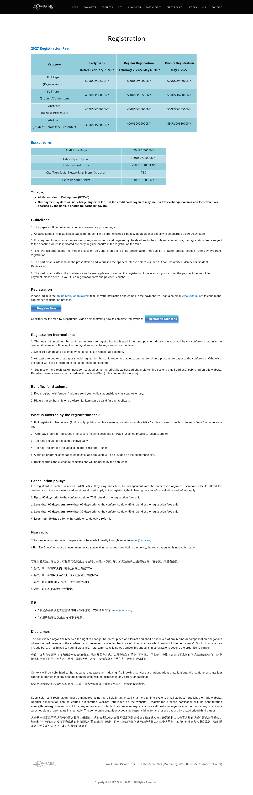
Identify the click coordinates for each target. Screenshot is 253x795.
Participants (153, 7)
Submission (134, 7)
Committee (90, 7)
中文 (204, 7)
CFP (120, 7)
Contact (217, 7)
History (192, 7)
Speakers (107, 7)
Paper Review (174, 7)
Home (75, 7)
